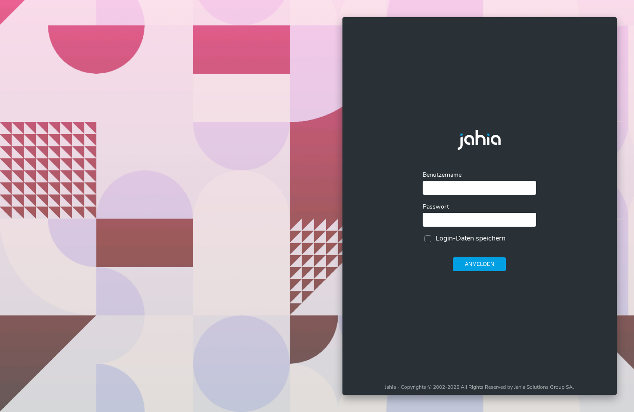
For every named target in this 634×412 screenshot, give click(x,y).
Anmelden (479, 264)
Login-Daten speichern (470, 238)
